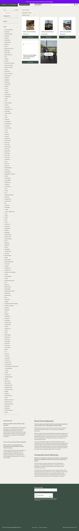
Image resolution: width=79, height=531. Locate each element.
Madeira (7, 230)
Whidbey (7, 393)
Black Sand (7, 50)
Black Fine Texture (9, 48)
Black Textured (8, 54)
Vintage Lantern (8, 376)
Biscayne (7, 44)
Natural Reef (8, 259)
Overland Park (50, 508)
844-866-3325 (72, 499)
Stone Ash (7, 343)
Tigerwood (7, 358)
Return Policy (37, 520)
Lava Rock (7, 224)
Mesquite (7, 243)
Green (6, 190)
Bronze (6, 61)
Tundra (6, 370)
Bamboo (7, 38)
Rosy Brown (7, 293)
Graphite (7, 184)
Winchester (7, 406)
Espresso (7, 169)
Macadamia (7, 228)
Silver (6, 332)
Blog (35, 510)
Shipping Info (37, 518)
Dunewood (7, 159)
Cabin (6, 88)
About (35, 507)
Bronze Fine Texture (9, 63)
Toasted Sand (8, 364)
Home (23, 9)
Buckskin (7, 77)
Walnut (6, 378)
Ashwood (7, 36)
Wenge (6, 391)
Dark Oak (7, 148)
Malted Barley (8, 234)
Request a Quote (38, 508)
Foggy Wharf (8, 171)
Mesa (6, 240)
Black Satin (7, 52)
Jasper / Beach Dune (9, 211)
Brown (6, 69)
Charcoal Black (8, 102)
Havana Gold (8, 199)
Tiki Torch (7, 360)
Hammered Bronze (9, 194)
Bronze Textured (9, 65)
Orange (6, 266)
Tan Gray (7, 353)
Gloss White (8, 180)
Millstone (7, 245)
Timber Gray (8, 362)
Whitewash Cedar (9, 404)
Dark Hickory (8, 146)
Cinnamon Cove (8, 109)
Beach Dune (7, 40)
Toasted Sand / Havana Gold (11, 366)
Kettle (6, 215)
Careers (36, 514)
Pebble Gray (8, 268)
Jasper (6, 209)
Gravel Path (7, 186)
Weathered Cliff (8, 385)
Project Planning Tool (24, 4)
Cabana (7, 86)
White (6, 397)
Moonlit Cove (8, 251)
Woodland (7, 408)
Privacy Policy (35, 527)
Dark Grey (7, 144)
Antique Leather (8, 33)
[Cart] (77, 4)
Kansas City (49, 507)
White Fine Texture (9, 399)
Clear (6, 117)
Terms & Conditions (43, 527)
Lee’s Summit (50, 510)
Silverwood (7, 337)
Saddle (6, 301)
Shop (35, 516)
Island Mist (7, 207)
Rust (6, 297)
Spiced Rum (7, 341)
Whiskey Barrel (8, 395)
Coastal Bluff (8, 123)
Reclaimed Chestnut (9, 280)
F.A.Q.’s (36, 522)
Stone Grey (7, 345)
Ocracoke (7, 263)
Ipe (5, 203)
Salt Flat (7, 307)
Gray (6, 188)
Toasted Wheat (8, 368)
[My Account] (74, 4)
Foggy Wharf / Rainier (10, 174)
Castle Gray (8, 96)
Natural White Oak (9, 261)
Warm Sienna (8, 383)
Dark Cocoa (7, 140)
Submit (54, 494)
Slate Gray (7, 339)
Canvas (6, 90)
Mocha (6, 247)
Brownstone (8, 75)
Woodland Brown (9, 410)
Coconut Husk (8, 128)
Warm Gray (7, 381)
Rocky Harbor (8, 286)
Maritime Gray (8, 238)
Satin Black (7, 320)
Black (6, 46)
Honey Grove (8, 201)
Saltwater (7, 309)
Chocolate (7, 107)
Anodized (7, 31)
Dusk (6, 161)
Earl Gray (7, 163)
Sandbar (7, 314)
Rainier (6, 278)
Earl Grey (7, 165)
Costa (6, 132)
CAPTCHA (36, 492)
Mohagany (7, 249)
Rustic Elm (7, 299)
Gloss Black (7, 178)
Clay (6, 115)
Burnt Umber (8, 84)
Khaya (6, 217)
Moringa (7, 253)
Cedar (6, 98)
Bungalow (7, 79)
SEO (69, 527)
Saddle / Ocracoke (9, 305)
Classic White (8, 113)
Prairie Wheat (8, 276)
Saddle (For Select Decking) (11, 303)
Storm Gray (7, 347)
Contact (36, 512)
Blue (6, 56)
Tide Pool (7, 355)
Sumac (6, 349)
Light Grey (7, 226)
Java (6, 213)
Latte (6, 222)
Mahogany (7, 232)
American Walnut (9, 29)
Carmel (6, 92)
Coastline (7, 125)
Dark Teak (7, 155)
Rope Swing (7, 289)
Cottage (7, 134)
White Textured (8, 401)
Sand (6, 312)
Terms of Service (38, 524)
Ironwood (7, 205)
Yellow (6, 412)
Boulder (7, 59)
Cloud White (8, 121)
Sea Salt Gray (8, 322)
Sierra (6, 330)
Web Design (65, 527)
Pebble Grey (8, 270)
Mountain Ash (8, 255)
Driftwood (7, 157)
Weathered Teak (8, 389)
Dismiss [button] (51, 1)
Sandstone (7, 316)
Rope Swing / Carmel (10, 291)
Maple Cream (8, 236)
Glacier (6, 176)
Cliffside (7, 119)
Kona (6, 220)
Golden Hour (8, 182)
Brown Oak (7, 71)
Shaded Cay (7, 328)
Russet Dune (8, 295)
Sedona (6, 326)
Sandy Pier (7, 318)
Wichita (48, 514)
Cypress (7, 136)
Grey (6, 192)
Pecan (6, 274)
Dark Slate (7, 153)
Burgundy (7, 82)
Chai (6, 100)
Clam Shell (7, 111)
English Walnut (8, 167)
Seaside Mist (8, 324)
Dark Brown (7, 138)
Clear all (16, 9)
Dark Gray (7, 142)
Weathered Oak (8, 387)
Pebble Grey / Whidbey (10, 272)
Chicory (7, 105)
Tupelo (6, 372)
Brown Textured (8, 73)
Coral (6, 130)
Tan (6, 351)
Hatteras (7, 197)
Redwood (7, 284)
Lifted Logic (74, 527)
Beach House (8, 42)
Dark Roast (7, 151)
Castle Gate (8, 94)
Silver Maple (7, 335)
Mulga (6, 257)
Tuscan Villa (7, 374)
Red (6, 282)
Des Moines (49, 512)
